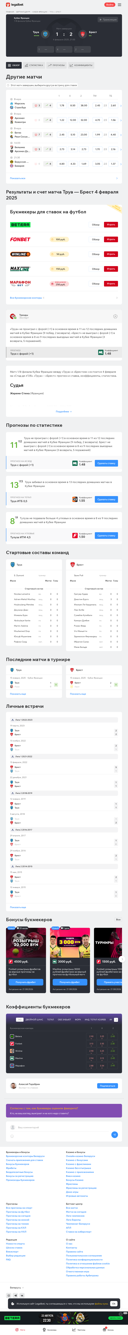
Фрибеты (11, 1168)
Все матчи (72, 1207)
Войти (109, 4)
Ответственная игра (77, 1271)
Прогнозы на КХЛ (16, 1227)
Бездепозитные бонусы (19, 1172)
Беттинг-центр (23, 12)
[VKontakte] (22, 1295)
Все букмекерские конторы (27, 297)
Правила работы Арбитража (82, 1275)
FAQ (8, 1259)
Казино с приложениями (80, 1172)
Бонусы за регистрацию (19, 1176)
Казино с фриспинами (78, 1164)
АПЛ (68, 1227)
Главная (10, 12)
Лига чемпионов (75, 1215)
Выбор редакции (15, 1255)
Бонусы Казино (75, 1179)
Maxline (19, 1058)
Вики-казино (73, 1176)
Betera (18, 1036)
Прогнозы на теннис (17, 1223)
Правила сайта (74, 1251)
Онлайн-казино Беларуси (80, 1156)
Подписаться (107, 1085)
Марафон (20, 1065)
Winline (18, 1051)
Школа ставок (14, 1247)
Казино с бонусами (77, 1160)
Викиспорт (12, 1251)
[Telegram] (15, 1295)
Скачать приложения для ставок (24, 1160)
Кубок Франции (39, 12)
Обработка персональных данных (85, 1267)
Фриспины (72, 1183)
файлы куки (101, 1303)
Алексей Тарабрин (29, 1084)
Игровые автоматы (77, 1195)
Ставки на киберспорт (79, 1231)
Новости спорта (15, 1243)
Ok (114, 1303)
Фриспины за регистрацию (81, 1187)
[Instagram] (8, 1295)
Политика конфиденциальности (84, 1259)
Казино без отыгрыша (78, 1168)
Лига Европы (73, 1219)
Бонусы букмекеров (17, 1164)
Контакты (71, 1247)
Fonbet (18, 1043)
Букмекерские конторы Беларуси (25, 1156)
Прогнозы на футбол (18, 1211)
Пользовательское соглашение (84, 1255)
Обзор (96, 224)
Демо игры (72, 1191)
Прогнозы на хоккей (17, 1219)
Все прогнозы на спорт (19, 1207)
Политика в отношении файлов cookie (88, 1263)
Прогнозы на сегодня (18, 1215)
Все (118, 919)
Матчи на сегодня (76, 1211)
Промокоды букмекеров (20, 1179)
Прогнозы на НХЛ (16, 1231)
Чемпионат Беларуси (78, 1223)
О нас (69, 1243)
